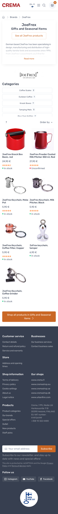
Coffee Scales (26, 90)
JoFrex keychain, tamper (39, 246)
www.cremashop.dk (40, 393)
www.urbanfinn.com (40, 397)
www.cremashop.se (40, 388)
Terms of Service (19, 466)
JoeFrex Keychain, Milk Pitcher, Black (42, 201)
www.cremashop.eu (40, 384)
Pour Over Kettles (27, 116)
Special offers (8, 419)
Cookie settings (9, 388)
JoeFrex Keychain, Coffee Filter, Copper (13, 246)
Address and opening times (12, 365)
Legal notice (8, 397)
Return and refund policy (14, 346)
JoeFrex (26, 17)
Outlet (5, 424)
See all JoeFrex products (29, 35)
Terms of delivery (10, 380)
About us (6, 393)
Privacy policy (9, 384)
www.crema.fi (37, 380)
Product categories (11, 411)
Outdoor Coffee (27, 97)
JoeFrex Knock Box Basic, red (12, 155)
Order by (45, 122)
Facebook (47, 479)
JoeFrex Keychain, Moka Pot (15, 201)
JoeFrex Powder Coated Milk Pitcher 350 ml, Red (42, 155)
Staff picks (7, 432)
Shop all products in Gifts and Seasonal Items (29, 316)
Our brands (7, 415)
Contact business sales (42, 346)
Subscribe (46, 448)
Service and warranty (12, 350)
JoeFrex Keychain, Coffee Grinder (12, 292)
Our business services (41, 342)
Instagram (12, 479)
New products (9, 428)
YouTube (30, 479)
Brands (13, 17)
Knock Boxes (27, 103)
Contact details (9, 342)
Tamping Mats (26, 110)
